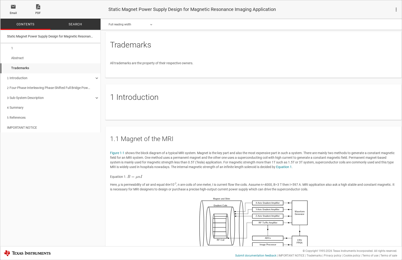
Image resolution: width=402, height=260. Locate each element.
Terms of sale (388, 255)
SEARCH (75, 24)
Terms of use (370, 255)
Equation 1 (284, 167)
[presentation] (134, 177)
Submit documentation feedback (255, 255)
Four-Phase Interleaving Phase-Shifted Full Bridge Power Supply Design (49, 88)
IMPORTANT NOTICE (22, 127)
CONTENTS (25, 24)
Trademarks (20, 68)
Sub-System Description (25, 98)
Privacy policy (332, 255)
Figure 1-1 (117, 153)
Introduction (17, 78)
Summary (15, 107)
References (16, 117)
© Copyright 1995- (317, 251)
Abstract (17, 58)
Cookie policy (351, 255)
